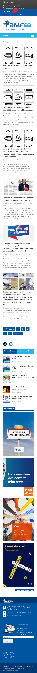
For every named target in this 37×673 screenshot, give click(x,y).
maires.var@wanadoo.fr (14, 616)
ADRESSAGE (19, 6)
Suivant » (17, 333)
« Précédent (9, 329)
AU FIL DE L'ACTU (22, 72)
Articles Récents (10, 351)
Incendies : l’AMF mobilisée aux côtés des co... (22, 388)
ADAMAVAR (8, 6)
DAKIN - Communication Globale (15, 669)
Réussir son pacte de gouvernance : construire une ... (23, 377)
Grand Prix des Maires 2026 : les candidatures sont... (22, 397)
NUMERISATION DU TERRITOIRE (14, 8)
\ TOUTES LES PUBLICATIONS (24, 590)
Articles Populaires (25, 351)
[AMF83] (17, 29)
